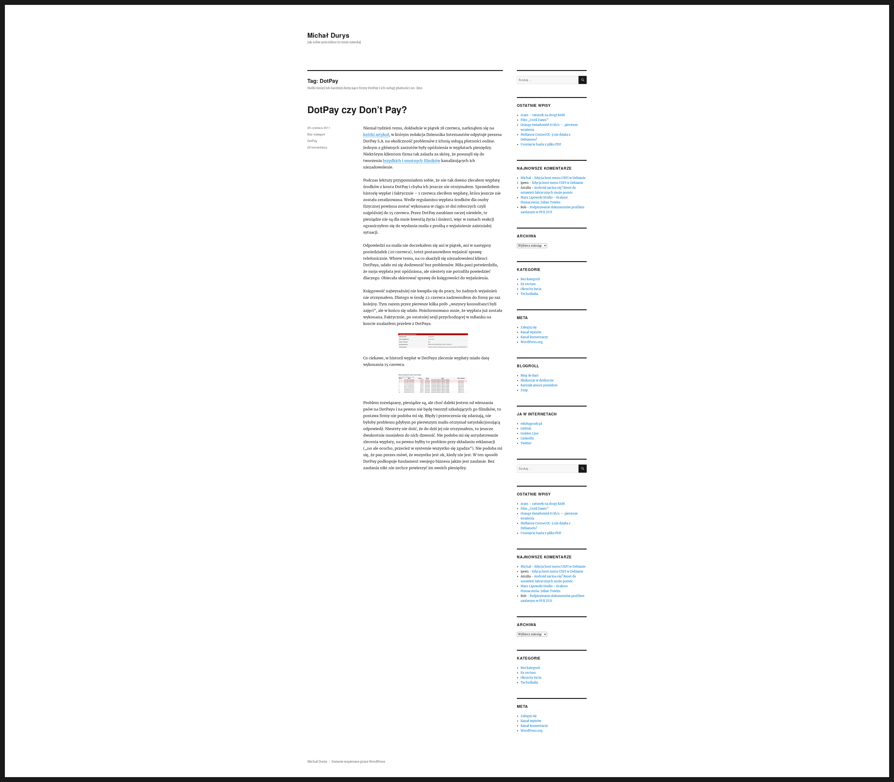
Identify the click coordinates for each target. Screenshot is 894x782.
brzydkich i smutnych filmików (411, 160)
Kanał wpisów (531, 332)
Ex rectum (528, 284)
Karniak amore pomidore (539, 385)
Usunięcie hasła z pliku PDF (541, 144)
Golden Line (529, 433)
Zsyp (524, 390)
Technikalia (529, 294)
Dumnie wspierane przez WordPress (358, 762)
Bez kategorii (316, 134)
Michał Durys (328, 35)
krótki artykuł (376, 134)
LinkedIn (527, 438)
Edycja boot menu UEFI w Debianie (560, 178)
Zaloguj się (529, 327)
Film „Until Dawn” (535, 120)
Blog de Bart (529, 376)
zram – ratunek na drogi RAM (543, 115)
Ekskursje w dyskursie (537, 380)
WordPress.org (532, 342)
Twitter (526, 443)
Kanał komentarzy (534, 337)
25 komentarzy (317, 147)
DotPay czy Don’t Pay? (357, 109)
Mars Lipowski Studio (537, 197)
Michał (526, 178)
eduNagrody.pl (531, 424)
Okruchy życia (531, 289)
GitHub (526, 429)
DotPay (312, 140)
